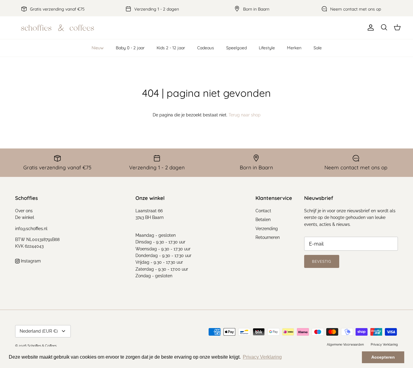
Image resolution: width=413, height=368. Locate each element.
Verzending (266, 228)
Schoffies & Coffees (42, 346)
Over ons (24, 210)
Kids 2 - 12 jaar (171, 47)
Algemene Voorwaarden (345, 345)
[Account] (369, 27)
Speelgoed (236, 47)
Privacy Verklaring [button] (262, 357)
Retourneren (267, 237)
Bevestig (321, 261)
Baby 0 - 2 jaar (130, 47)
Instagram (30, 261)
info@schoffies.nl (31, 228)
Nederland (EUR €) (39, 331)
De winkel (24, 217)
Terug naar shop (245, 114)
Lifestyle (267, 47)
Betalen (263, 219)
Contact (263, 210)
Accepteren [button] (383, 357)
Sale (318, 47)
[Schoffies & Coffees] (57, 27)
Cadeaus (205, 47)
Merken (294, 47)
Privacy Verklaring (384, 345)
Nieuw (98, 47)
